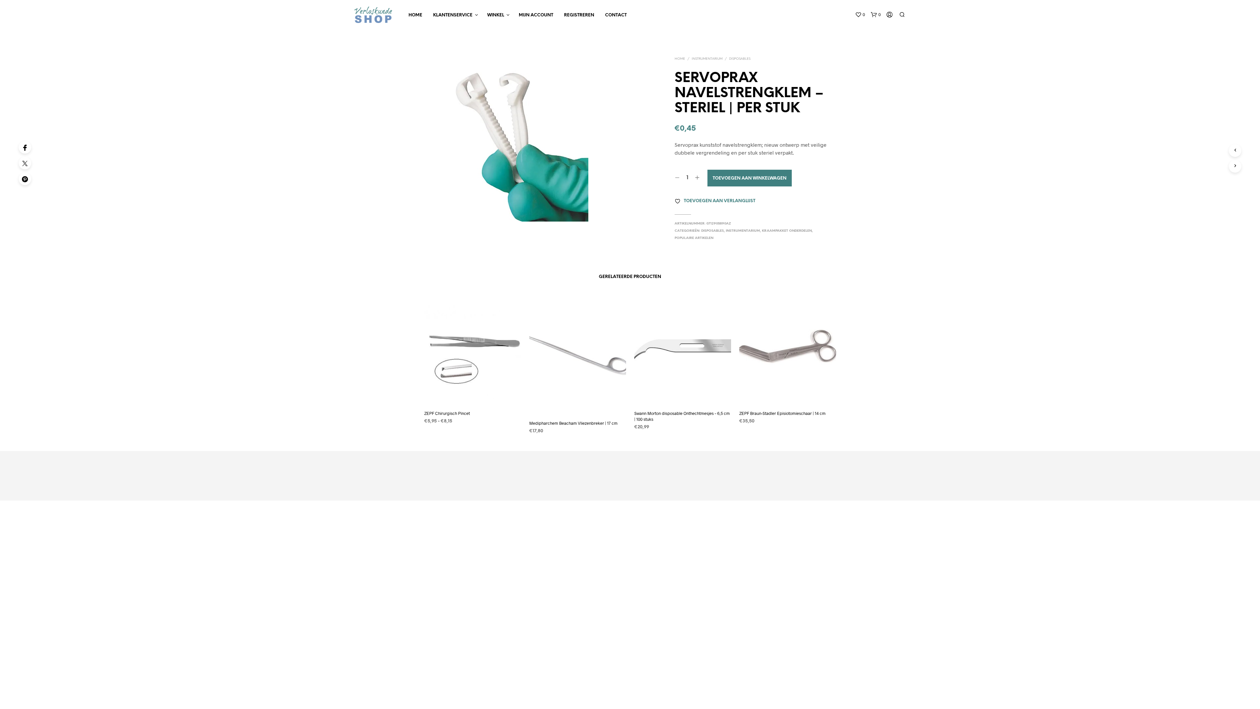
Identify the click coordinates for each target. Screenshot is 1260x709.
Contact (616, 15)
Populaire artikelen (694, 238)
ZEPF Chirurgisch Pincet (447, 413)
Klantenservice (452, 15)
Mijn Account (536, 15)
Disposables (739, 59)
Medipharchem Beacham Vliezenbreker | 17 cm (573, 423)
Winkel (495, 15)
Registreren (579, 15)
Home (415, 15)
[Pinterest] (25, 179)
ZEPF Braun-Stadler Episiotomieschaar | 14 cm (782, 413)
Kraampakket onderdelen (787, 231)
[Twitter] (25, 163)
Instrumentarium (707, 59)
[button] (860, 14)
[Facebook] (25, 147)
